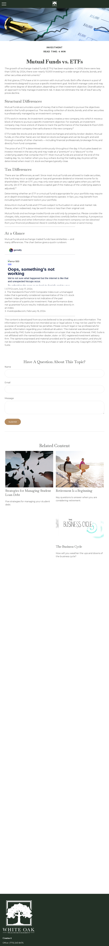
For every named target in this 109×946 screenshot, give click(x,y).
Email (8, 382)
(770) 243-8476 (16, 943)
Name (8, 367)
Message (9, 398)
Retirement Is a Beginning (74, 491)
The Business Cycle (69, 546)
